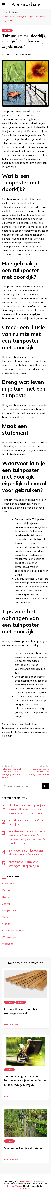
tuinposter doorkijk (23, 139)
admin (8, 54)
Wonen (6, 923)
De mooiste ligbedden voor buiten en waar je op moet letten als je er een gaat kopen (25, 1080)
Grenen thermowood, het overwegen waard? (20, 1011)
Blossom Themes (14, 1186)
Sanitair (6, 903)
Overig (6, 897)
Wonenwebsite (25, 4)
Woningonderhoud (13, 930)
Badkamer (8, 883)
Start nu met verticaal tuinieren (24, 1148)
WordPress (25, 1188)
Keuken (6, 890)
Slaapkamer (9, 910)
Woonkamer (9, 937)
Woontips (7, 943)
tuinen (36, 238)
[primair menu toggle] (3, 4)
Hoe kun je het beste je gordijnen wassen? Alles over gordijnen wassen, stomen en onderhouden (27, 809)
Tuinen (7, 30)
